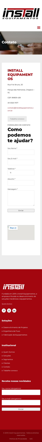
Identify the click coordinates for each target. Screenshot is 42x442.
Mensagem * (13, 189)
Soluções (7, 356)
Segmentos (8, 359)
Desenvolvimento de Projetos (15, 327)
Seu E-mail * (12, 159)
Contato (6, 367)
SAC (31, 439)
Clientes (6, 363)
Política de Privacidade (18, 439)
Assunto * (11, 179)
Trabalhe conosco (17, 119)
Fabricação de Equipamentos (15, 335)
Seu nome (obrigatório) (11, 388)
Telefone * (11, 169)
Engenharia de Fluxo (11, 331)
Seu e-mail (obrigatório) (11, 399)
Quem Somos (7, 304)
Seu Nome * (12, 148)
